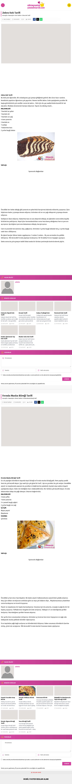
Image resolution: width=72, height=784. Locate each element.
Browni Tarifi (23, 313)
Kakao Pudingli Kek (43, 313)
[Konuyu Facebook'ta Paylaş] (34, 19)
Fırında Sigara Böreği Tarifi (8, 722)
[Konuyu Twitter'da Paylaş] (37, 19)
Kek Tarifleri (18, 15)
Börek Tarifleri (18, 398)
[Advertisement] (36, 78)
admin (17, 282)
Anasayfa (4, 15)
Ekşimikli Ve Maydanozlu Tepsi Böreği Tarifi (62, 698)
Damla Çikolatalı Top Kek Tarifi (8, 337)
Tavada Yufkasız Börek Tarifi (26, 698)
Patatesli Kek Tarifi (60, 313)
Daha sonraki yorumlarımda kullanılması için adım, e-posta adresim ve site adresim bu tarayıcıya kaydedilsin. (32, 375)
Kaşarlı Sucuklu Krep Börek (8, 698)
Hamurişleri (11, 15)
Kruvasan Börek (41, 697)
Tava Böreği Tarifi (24, 721)
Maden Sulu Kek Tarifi (26, 337)
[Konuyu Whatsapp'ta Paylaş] (41, 19)
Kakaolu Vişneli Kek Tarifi (7, 314)
